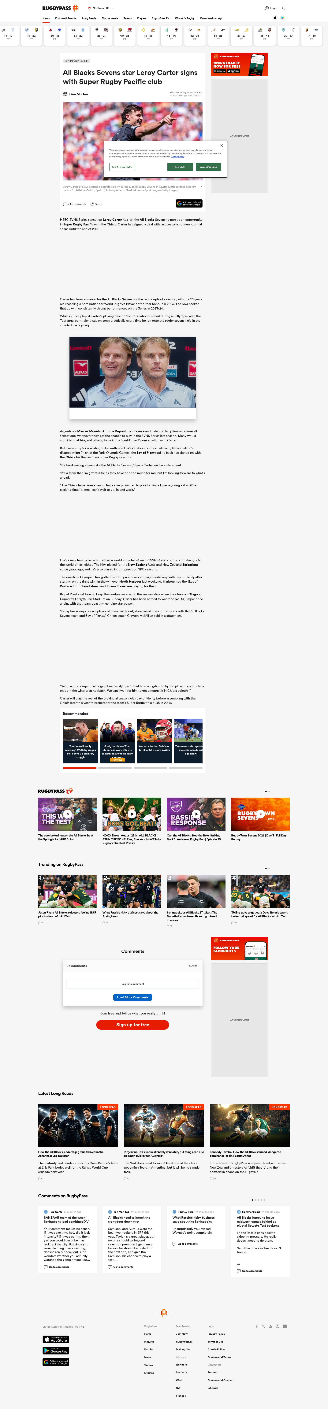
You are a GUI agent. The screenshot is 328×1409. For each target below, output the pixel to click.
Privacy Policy (216, 1334)
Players (141, 18)
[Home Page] (61, 8)
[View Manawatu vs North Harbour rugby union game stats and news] (171, 36)
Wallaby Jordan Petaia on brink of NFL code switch (154, 748)
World (179, 1380)
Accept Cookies (208, 166)
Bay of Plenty (146, 453)
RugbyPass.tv (184, 1342)
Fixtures (149, 1342)
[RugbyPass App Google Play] (80, 1351)
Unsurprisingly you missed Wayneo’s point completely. (192, 1230)
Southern (181, 1372)
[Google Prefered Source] (187, 204)
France (139, 431)
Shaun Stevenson (119, 586)
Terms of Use (215, 1342)
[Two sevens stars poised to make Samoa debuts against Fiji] (191, 730)
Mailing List (183, 1349)
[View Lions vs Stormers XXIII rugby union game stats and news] (54, 36)
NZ (178, 1388)
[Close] (222, 145)
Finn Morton (78, 94)
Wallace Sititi (70, 586)
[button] (78, 1142)
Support (213, 1372)
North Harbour (130, 581)
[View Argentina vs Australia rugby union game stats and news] (241, 36)
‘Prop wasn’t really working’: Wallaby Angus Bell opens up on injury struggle (80, 751)
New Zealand (137, 564)
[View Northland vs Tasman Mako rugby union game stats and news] (288, 36)
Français (181, 1396)
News (46, 18)
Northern (181, 1364)
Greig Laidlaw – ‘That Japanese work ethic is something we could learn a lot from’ (117, 751)
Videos (148, 1365)
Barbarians (190, 564)
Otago (193, 594)
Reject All (180, 166)
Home (147, 1334)
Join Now (182, 1334)
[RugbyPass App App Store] (80, 1340)
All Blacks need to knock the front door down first (129, 1219)
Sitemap (149, 1373)
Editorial (213, 1388)
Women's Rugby (185, 18)
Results (148, 1349)
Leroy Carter (112, 219)
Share (99, 204)
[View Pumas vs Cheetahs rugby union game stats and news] (195, 36)
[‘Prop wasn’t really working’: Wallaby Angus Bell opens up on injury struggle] (80, 730)
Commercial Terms (219, 1357)
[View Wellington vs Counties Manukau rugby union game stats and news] (265, 36)
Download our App (211, 18)
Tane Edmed (90, 586)
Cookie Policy (216, 1349)
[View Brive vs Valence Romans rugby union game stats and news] (101, 36)
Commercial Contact (220, 1380)
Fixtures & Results (65, 18)
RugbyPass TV (160, 18)
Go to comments (57, 1267)
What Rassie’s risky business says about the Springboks (194, 1219)
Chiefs (70, 457)
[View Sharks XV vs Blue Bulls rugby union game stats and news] (78, 36)
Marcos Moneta (89, 431)
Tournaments (110, 18)
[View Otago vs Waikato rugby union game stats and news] (148, 36)
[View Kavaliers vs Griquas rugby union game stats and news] (311, 36)
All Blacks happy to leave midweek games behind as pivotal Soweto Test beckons (258, 1221)
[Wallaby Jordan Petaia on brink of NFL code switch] (154, 730)
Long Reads (89, 18)
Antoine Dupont (114, 431)
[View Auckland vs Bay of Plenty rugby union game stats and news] (31, 36)
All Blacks (147, 219)
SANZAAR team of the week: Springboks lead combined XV (66, 1219)
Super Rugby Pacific (78, 224)
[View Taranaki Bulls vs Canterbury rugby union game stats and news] (125, 36)
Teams (128, 18)
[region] (165, 159)
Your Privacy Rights (122, 166)
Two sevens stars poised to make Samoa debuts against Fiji (191, 749)
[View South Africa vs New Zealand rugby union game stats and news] (218, 36)
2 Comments (77, 204)
